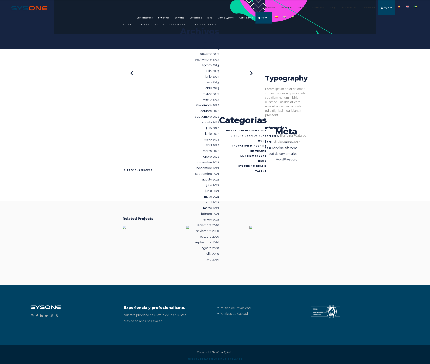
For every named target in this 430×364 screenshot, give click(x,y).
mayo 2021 (211, 196)
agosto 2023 (210, 65)
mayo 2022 (211, 139)
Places (151, 243)
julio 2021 (212, 185)
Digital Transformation (246, 130)
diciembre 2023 (208, 42)
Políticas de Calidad (234, 313)
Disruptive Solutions (249, 135)
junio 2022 (212, 133)
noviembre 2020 (207, 231)
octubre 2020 (209, 236)
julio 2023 (212, 71)
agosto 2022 (210, 122)
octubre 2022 (209, 111)
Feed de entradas (284, 148)
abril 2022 (212, 145)
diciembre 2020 (208, 225)
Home (262, 140)
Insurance (258, 151)
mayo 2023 (211, 82)
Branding (150, 24)
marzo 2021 (211, 208)
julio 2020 (212, 253)
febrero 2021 (210, 213)
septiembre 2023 (207, 59)
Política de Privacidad (235, 308)
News (262, 161)
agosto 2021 (210, 179)
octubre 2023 (209, 53)
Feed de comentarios (282, 153)
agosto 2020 (210, 248)
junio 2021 (212, 191)
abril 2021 (212, 202)
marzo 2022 (211, 151)
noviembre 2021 (207, 168)
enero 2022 (211, 156)
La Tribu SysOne (253, 156)
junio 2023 (212, 76)
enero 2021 (211, 219)
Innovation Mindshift (248, 146)
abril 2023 (212, 88)
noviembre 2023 (207, 48)
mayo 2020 (211, 259)
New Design (278, 243)
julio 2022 (212, 128)
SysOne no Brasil (252, 166)
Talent (261, 171)
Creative (223, 250)
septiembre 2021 (207, 173)
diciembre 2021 (208, 162)
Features (177, 24)
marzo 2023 (211, 93)
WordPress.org (286, 159)
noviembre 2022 (207, 105)
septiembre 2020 (207, 242)
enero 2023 (211, 99)
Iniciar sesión (288, 142)
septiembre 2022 (207, 116)
